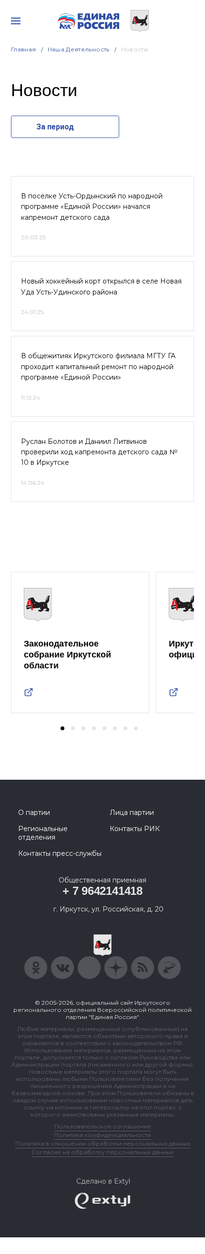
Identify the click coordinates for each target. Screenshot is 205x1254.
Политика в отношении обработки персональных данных (102, 1143)
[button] (62, 728)
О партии (34, 812)
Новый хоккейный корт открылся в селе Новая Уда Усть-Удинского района (101, 286)
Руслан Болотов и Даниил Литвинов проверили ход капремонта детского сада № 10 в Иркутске (99, 452)
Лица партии (132, 812)
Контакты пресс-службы (60, 853)
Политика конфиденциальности (102, 1134)
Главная (23, 49)
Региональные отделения (43, 833)
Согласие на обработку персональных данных (102, 1152)
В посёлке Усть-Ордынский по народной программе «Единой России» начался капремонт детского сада (92, 207)
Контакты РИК (135, 828)
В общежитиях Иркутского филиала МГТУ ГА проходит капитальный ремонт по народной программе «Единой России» (98, 367)
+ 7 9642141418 (102, 890)
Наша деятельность (79, 49)
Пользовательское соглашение (102, 1126)
